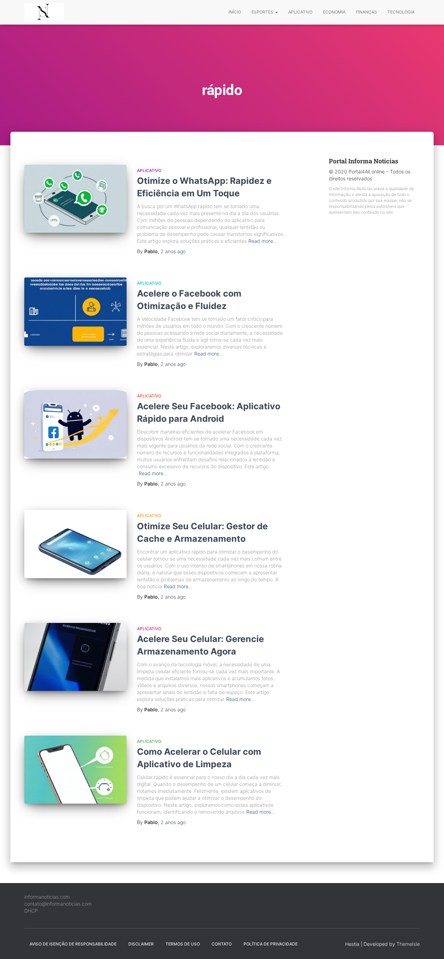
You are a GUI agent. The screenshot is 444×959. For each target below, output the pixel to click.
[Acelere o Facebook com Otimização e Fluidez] (75, 311)
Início (235, 12)
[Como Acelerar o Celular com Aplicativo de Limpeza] (75, 770)
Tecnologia (401, 12)
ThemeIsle (408, 944)
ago (173, 251)
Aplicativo (300, 12)
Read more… (262, 241)
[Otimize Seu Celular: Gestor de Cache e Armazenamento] (75, 544)
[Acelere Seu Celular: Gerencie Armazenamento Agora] (75, 657)
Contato (222, 944)
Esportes (262, 12)
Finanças (366, 12)
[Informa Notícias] (44, 12)
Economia (334, 12)
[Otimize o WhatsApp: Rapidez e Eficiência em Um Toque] (75, 199)
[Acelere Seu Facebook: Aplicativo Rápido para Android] (75, 424)
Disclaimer (141, 944)
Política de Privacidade (271, 944)
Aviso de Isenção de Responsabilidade (73, 944)
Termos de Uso (182, 944)
